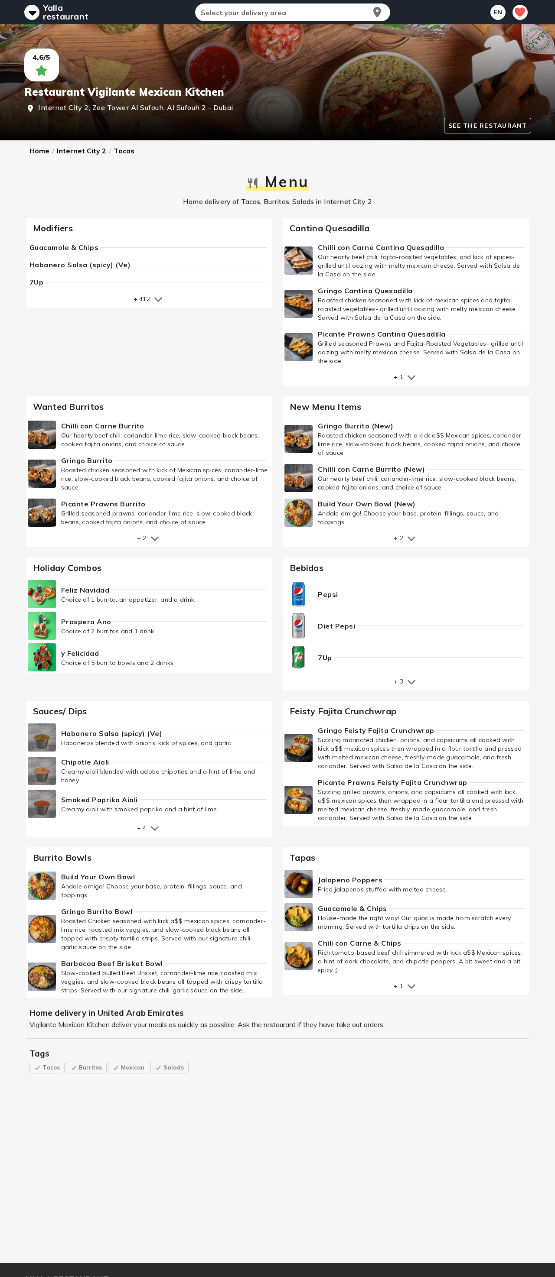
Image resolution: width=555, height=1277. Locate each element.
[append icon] (377, 12)
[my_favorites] (520, 12)
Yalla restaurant (66, 12)
